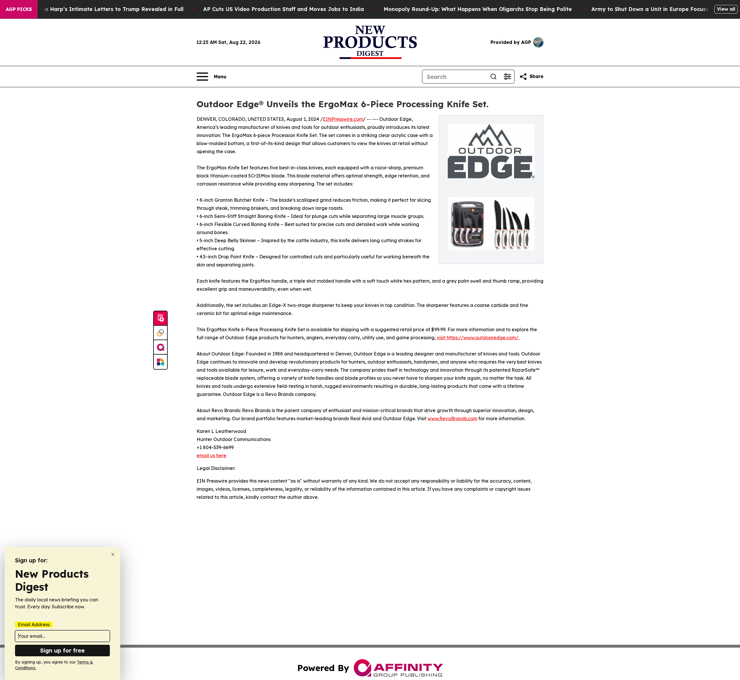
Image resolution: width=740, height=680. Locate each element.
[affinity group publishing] (160, 347)
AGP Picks (19, 9)
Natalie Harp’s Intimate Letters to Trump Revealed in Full (106, 9)
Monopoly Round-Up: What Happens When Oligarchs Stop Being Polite (478, 9)
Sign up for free (62, 650)
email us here (211, 455)
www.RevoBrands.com (452, 418)
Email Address (34, 624)
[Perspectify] (160, 333)
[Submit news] (160, 318)
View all (726, 9)
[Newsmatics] (160, 362)
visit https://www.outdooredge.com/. (478, 337)
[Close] (113, 554)
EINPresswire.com (343, 119)
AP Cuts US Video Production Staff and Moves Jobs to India (283, 9)
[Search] (493, 76)
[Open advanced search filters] (507, 76)
